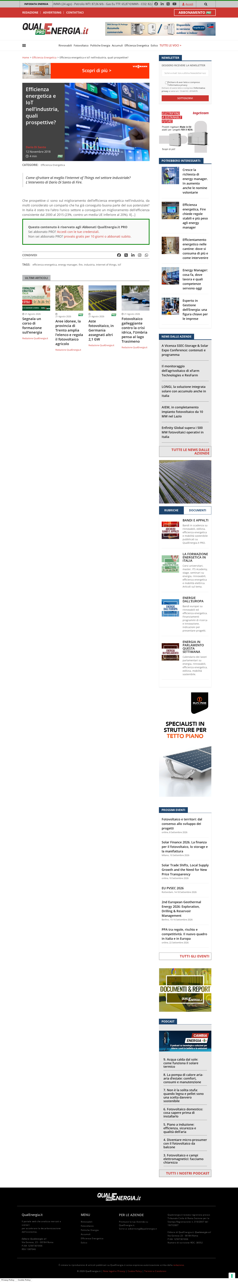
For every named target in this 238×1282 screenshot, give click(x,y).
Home (25, 57)
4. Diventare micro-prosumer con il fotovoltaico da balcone (185, 1143)
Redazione (30, 12)
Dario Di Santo (36, 147)
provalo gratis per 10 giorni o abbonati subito (97, 236)
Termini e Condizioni (155, 1271)
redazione (178, 1265)
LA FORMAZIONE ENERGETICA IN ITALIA (195, 557)
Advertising (52, 12)
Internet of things (106, 264)
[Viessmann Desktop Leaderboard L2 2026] (85, 70)
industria (89, 264)
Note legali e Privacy (114, 1271)
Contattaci (75, 12)
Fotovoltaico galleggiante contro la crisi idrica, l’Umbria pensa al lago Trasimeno (134, 330)
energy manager (67, 264)
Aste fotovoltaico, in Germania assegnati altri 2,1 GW (101, 330)
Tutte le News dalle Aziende (190, 451)
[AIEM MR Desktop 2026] (185, 481)
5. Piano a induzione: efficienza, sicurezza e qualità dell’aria (179, 1128)
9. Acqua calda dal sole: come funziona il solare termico (180, 1063)
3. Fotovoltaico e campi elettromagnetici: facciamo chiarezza (183, 1159)
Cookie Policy (135, 1271)
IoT (119, 264)
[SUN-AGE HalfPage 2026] (185, 744)
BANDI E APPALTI (196, 520)
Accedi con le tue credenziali (78, 232)
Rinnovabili (65, 45)
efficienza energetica (45, 264)
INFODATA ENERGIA (36, 4)
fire (81, 264)
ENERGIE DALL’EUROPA (193, 599)
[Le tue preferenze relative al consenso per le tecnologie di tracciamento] (232, 1276)
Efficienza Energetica (137, 45)
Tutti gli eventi (194, 956)
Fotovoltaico (81, 45)
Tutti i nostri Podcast (187, 1173)
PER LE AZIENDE (131, 1215)
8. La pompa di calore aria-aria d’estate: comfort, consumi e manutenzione (183, 1078)
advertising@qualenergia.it (142, 1228)
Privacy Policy (7, 1280)
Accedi (189, 4)
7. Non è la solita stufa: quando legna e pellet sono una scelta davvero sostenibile (183, 1095)
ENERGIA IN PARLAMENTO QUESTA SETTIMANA (193, 646)
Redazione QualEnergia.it (35, 338)
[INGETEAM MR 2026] (185, 130)
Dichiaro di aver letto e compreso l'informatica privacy (184, 83)
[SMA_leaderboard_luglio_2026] (160, 28)
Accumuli (117, 45)
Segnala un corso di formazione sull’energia (32, 326)
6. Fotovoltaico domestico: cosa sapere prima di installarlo (183, 1113)
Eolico (154, 45)
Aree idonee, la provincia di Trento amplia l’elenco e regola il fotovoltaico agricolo (69, 332)
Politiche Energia (100, 45)
